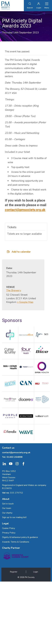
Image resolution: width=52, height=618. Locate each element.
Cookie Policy (8, 528)
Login (35, 571)
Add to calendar (21, 251)
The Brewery (13, 290)
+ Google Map (25, 302)
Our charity (7, 512)
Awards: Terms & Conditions (15, 541)
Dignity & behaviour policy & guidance (20, 537)
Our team (6, 508)
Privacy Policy (8, 532)
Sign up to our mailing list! (14, 517)
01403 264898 (14, 457)
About (5, 499)
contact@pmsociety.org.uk (25, 210)
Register (13, 571)
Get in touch (8, 503)
